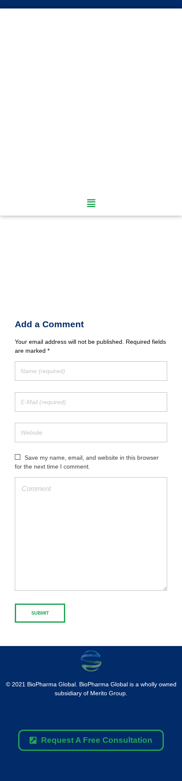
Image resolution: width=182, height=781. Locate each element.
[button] (91, 740)
